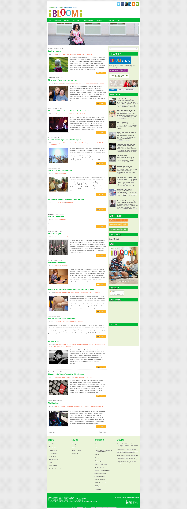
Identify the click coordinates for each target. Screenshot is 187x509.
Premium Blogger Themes (102, 507)
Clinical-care (58, 202)
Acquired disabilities (60, 406)
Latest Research (75, 292)
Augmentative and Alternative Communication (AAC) (80, 344)
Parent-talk (72, 54)
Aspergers (98, 444)
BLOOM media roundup (57, 263)
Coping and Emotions (101, 464)
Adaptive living (53, 450)
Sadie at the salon (54, 51)
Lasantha (93, 507)
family (80, 83)
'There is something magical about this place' (65, 140)
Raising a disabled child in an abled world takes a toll (126, 111)
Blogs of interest (76, 450)
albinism (57, 54)
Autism (97, 447)
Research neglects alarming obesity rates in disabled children (71, 289)
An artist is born (54, 341)
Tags (120, 89)
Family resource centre (78, 444)
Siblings (97, 486)
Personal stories (80, 54)
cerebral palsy (58, 143)
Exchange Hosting (112, 507)
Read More (100, 73)
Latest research (53, 453)
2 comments (62, 219)
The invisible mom (122, 122)
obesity (82, 292)
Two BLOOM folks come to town (60, 170)
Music (75, 114)
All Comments (115, 294)
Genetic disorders (100, 476)
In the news (58, 265)
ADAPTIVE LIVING (77, 20)
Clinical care (52, 447)
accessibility (58, 292)
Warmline (74, 447)
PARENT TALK (57, 20)
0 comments (87, 114)
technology (62, 346)
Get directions (82, 498)
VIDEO (118, 20)
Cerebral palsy (99, 461)
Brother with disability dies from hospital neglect (66, 199)
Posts (113, 291)
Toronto (72, 377)
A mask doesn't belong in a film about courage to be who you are (127, 178)
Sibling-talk (94, 83)
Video (63, 202)
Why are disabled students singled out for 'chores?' (125, 190)
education (74, 143)
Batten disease (59, 83)
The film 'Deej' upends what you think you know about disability (126, 201)
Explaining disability (100, 473)
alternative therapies (60, 344)
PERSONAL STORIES (109, 20)
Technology (98, 489)
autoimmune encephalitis (73, 406)
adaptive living (66, 292)
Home (50, 20)
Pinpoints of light (54, 234)
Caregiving (98, 458)
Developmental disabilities (71, 83)
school (98, 143)
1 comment (101, 83)
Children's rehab (99, 467)
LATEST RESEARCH (88, 20)
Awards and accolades (55, 469)
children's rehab (67, 143)
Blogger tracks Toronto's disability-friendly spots (66, 374)
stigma (93, 406)
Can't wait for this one (56, 216)
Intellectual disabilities (101, 483)
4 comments (89, 54)
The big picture (53, 403)
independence (92, 143)
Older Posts (103, 432)
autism (56, 114)
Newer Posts (52, 432)
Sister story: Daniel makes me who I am (62, 80)
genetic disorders (64, 54)
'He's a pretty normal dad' (124, 166)
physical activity (88, 292)
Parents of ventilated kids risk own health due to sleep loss (126, 144)
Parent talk (52, 444)
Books (97, 454)
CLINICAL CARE (67, 20)
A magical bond (122, 155)
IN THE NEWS (99, 20)
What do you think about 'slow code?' (62, 318)
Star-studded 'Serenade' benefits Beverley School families (69, 111)
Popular (113, 89)
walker (76, 377)
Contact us (75, 453)
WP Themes (80, 507)
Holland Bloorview (82, 143)
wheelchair (81, 377)
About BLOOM (53, 465)
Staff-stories (103, 143)
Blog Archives (129, 89)
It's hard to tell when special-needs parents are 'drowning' (126, 99)
